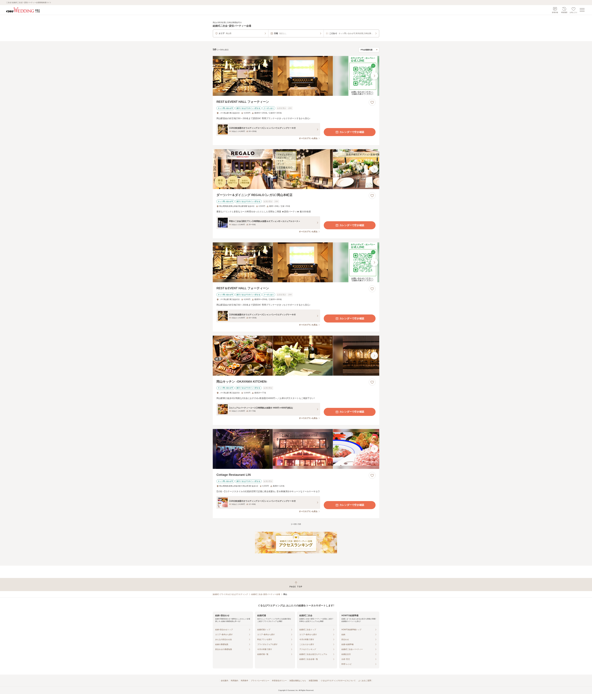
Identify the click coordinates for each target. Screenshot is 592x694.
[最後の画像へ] (374, 76)
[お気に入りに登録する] (372, 102)
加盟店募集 (313, 681)
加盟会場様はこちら (297, 681)
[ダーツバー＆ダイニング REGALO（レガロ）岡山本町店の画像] (296, 169)
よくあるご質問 (364, 681)
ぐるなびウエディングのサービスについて (338, 681)
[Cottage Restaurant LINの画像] (296, 449)
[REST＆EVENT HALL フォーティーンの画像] (296, 76)
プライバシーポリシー (260, 681)
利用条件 (244, 681)
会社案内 (224, 681)
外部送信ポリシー (279, 681)
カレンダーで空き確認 (351, 132)
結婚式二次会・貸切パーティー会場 (265, 594)
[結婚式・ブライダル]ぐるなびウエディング (230, 594)
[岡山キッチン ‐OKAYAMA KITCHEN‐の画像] (296, 356)
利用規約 (234, 681)
